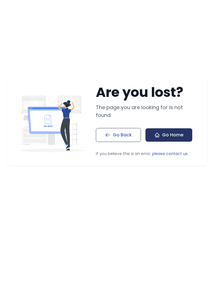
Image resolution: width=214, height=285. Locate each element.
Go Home (172, 135)
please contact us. (170, 153)
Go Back (122, 135)
